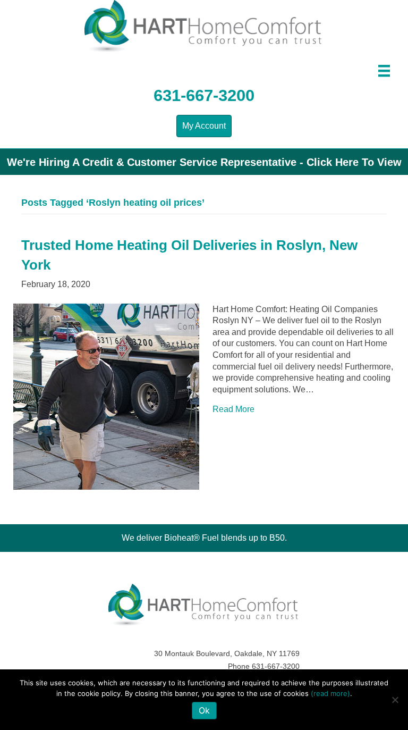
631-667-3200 (204, 95)
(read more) (330, 693)
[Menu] (384, 70)
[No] (394, 699)
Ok (204, 710)
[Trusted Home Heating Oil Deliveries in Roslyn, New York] (106, 395)
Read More (233, 409)
